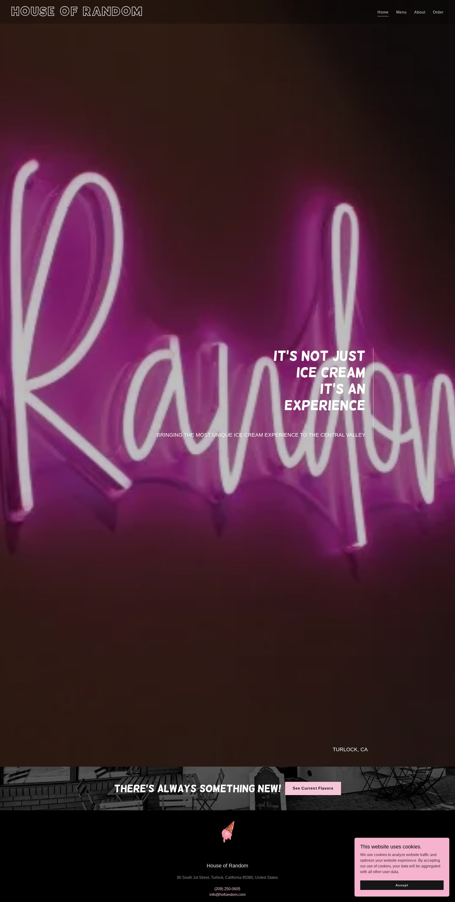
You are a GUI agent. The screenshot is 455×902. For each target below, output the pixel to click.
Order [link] (438, 12)
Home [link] (383, 12)
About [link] (419, 12)
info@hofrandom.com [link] (227, 895)
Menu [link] (401, 12)
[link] (117, 14)
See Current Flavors (313, 788)
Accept (402, 885)
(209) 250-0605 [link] (227, 889)
